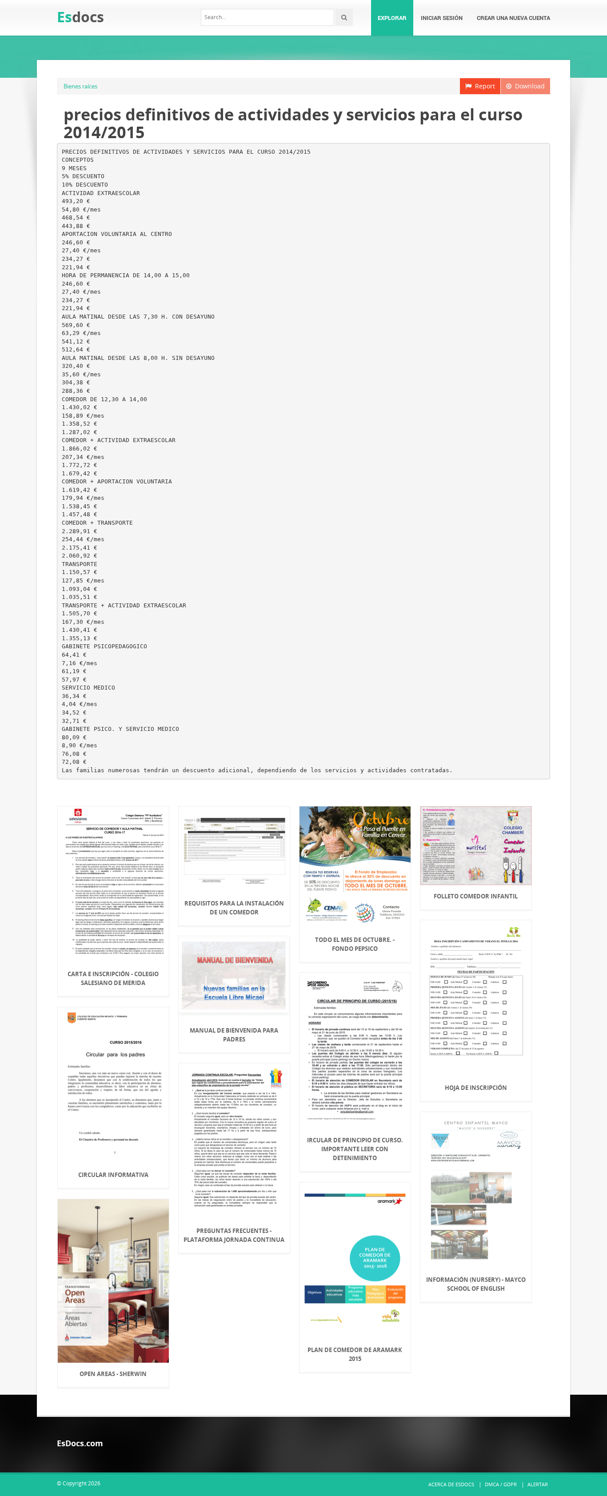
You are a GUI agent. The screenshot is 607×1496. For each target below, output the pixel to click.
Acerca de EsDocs (451, 1484)
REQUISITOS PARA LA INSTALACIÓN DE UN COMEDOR (234, 907)
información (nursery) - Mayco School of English (476, 1284)
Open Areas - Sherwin (113, 1374)
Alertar (537, 1484)
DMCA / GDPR (501, 1484)
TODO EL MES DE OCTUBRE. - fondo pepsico (355, 944)
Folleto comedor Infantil (476, 896)
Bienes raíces (80, 86)
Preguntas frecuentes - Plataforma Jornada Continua (234, 1235)
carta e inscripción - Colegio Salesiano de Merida (113, 978)
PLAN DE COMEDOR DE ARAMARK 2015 (354, 1354)
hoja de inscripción (476, 1088)
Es (80, 16)
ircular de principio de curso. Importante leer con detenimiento (355, 1149)
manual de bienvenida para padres (234, 1034)
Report (483, 86)
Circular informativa (113, 1175)
